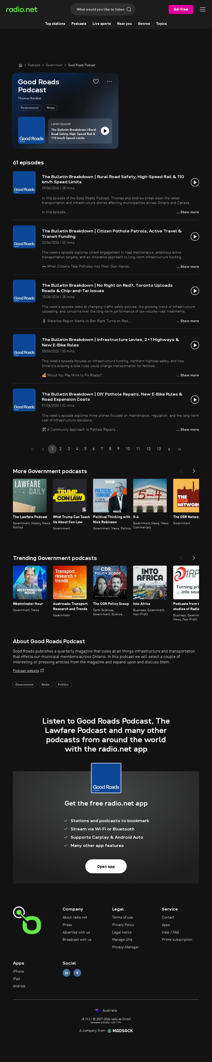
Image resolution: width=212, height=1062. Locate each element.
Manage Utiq (122, 940)
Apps (166, 925)
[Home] (20, 65)
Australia (109, 1010)
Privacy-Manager (125, 947)
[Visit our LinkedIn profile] (66, 972)
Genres (144, 24)
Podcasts (78, 24)
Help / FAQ (170, 932)
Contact (168, 917)
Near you (124, 24)
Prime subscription (177, 940)
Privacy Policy (123, 925)
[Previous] (181, 469)
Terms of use (122, 917)
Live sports (102, 24)
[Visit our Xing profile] (77, 972)
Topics (161, 24)
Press (67, 925)
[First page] (32, 449)
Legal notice (122, 932)
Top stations (55, 24)
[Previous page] (43, 449)
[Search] (129, 9)
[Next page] (169, 449)
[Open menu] (203, 9)
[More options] (109, 81)
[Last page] (179, 449)
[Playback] (105, 131)
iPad (16, 979)
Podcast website (26, 671)
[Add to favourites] (96, 81)
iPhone (18, 971)
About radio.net (75, 917)
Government (30, 108)
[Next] (194, 469)
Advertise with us (76, 932)
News (51, 108)
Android (19, 986)
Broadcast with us (77, 940)
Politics (63, 684)
